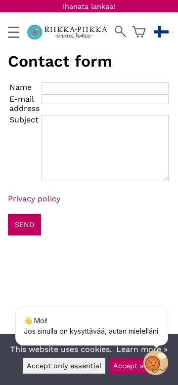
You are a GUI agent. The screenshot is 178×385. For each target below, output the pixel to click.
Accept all (130, 366)
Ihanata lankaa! (89, 6)
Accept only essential (64, 366)
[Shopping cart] (139, 32)
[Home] (71, 36)
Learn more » (142, 349)
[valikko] (13, 32)
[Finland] (164, 32)
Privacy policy (34, 198)
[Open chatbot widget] (155, 362)
